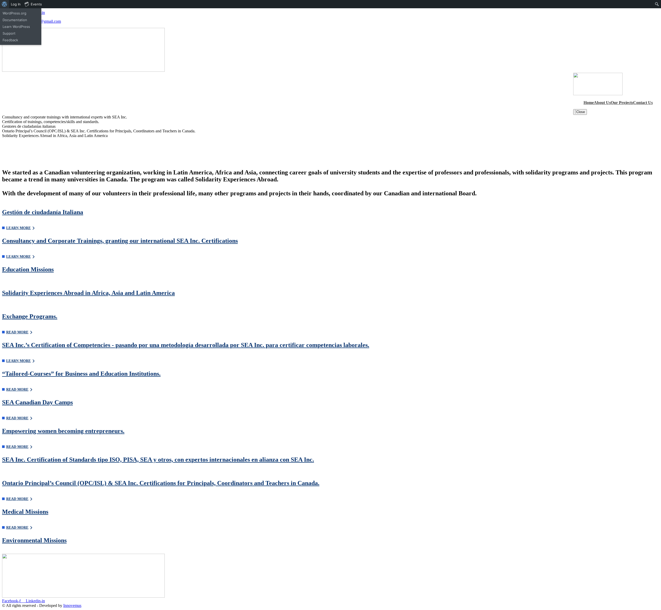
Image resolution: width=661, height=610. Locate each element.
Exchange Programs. (29, 316)
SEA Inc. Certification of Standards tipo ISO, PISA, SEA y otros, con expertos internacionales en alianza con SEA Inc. (158, 459)
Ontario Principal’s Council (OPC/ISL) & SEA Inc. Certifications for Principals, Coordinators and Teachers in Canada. (160, 483)
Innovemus (72, 605)
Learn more (18, 228)
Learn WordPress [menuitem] (16, 27)
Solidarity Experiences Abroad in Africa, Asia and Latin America (88, 293)
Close (580, 112)
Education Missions (28, 269)
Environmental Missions (34, 540)
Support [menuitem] (9, 33)
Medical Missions (25, 511)
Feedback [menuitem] (10, 40)
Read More (17, 499)
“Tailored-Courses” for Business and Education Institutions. (81, 373)
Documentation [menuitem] (15, 20)
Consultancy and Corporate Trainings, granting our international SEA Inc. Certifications (120, 240)
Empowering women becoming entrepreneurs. (63, 431)
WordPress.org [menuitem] (14, 13)
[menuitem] (4, 4)
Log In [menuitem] (16, 4)
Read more (17, 332)
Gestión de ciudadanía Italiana (42, 212)
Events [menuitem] (36, 4)
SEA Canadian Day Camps (37, 402)
